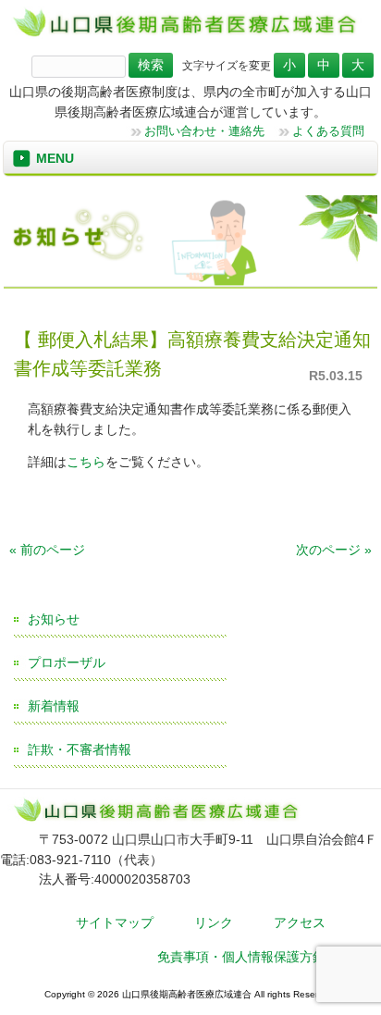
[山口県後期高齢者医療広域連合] (190, 35)
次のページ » (334, 549)
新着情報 (54, 706)
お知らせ (54, 619)
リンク (213, 922)
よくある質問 (328, 131)
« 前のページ (47, 549)
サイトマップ (115, 922)
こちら (86, 461)
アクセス (300, 922)
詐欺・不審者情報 (79, 749)
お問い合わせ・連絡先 (204, 131)
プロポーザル (66, 662)
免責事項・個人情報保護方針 (241, 956)
